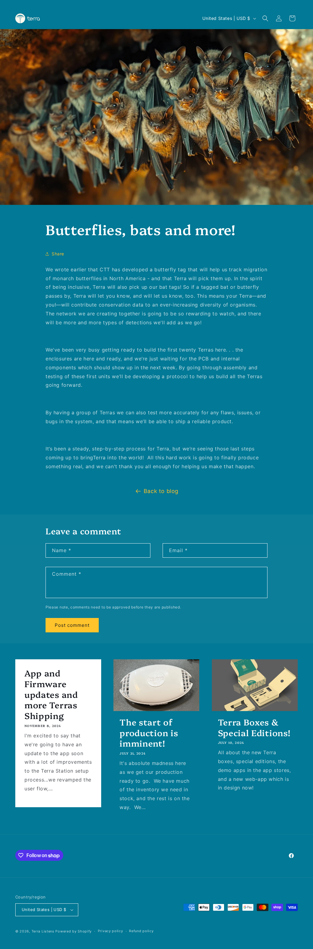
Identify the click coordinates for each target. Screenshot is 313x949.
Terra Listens (42, 931)
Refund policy (141, 931)
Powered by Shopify (73, 931)
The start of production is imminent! (149, 732)
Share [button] (58, 253)
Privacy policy (110, 931)
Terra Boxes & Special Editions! (254, 727)
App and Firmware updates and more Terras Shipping (51, 694)
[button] (265, 18)
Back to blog (161, 491)
